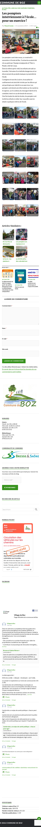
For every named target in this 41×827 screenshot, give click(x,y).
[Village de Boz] (7, 612)
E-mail (4, 338)
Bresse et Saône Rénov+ (11, 650)
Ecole (4, 9)
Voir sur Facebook (6, 664)
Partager (14, 664)
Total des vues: (7, 808)
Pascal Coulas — (10, 26)
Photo (7, 697)
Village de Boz (11, 623)
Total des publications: (9, 813)
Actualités (6, 8)
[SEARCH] (36, 509)
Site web (5, 349)
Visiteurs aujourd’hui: (9, 806)
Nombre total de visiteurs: (11, 811)
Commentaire (7, 306)
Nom (4, 328)
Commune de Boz (12, 2)
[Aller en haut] (39, 819)
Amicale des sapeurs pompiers (22, 8)
